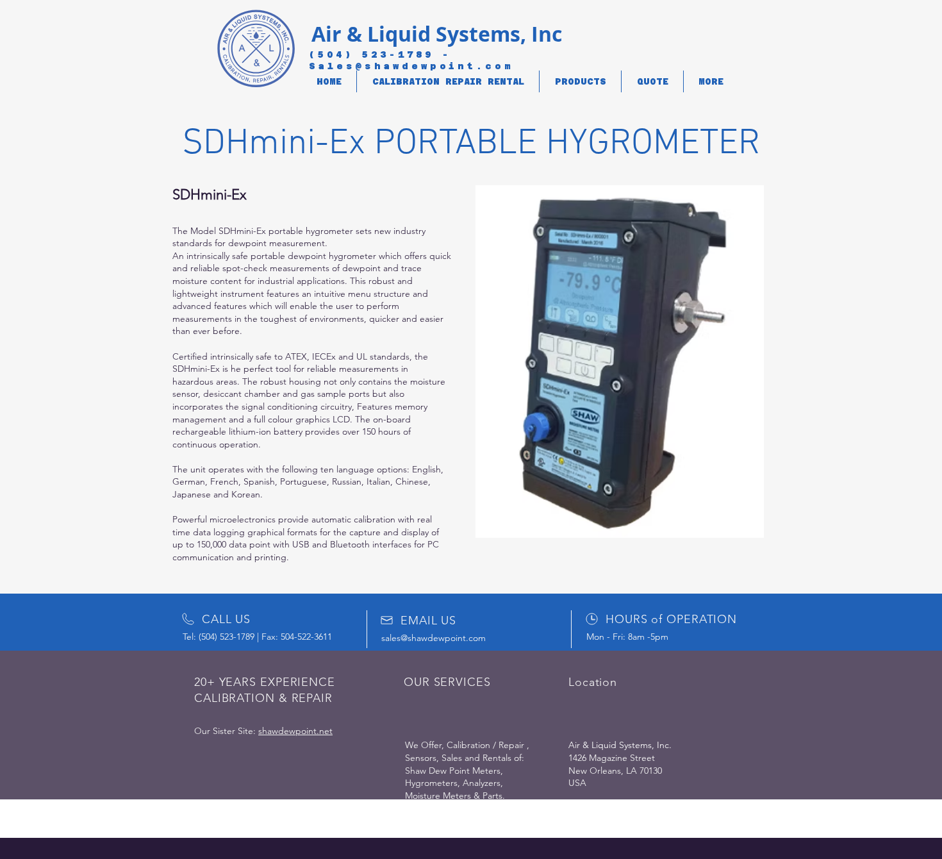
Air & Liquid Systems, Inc (436, 34)
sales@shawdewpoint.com (433, 638)
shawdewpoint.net (295, 731)
